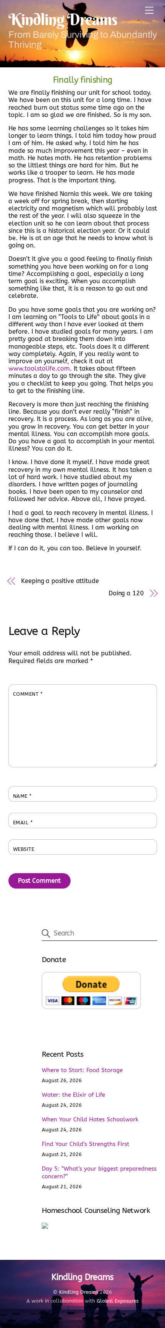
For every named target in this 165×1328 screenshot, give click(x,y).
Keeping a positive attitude (60, 581)
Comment (28, 694)
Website (24, 849)
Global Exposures (118, 1301)
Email (23, 822)
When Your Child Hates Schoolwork (90, 1119)
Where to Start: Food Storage (82, 1070)
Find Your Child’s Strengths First (85, 1144)
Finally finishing (82, 80)
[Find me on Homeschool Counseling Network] (45, 1226)
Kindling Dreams (78, 1292)
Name (22, 796)
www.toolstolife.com (39, 368)
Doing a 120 (126, 593)
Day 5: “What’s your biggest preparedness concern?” (99, 1172)
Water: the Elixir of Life (73, 1094)
